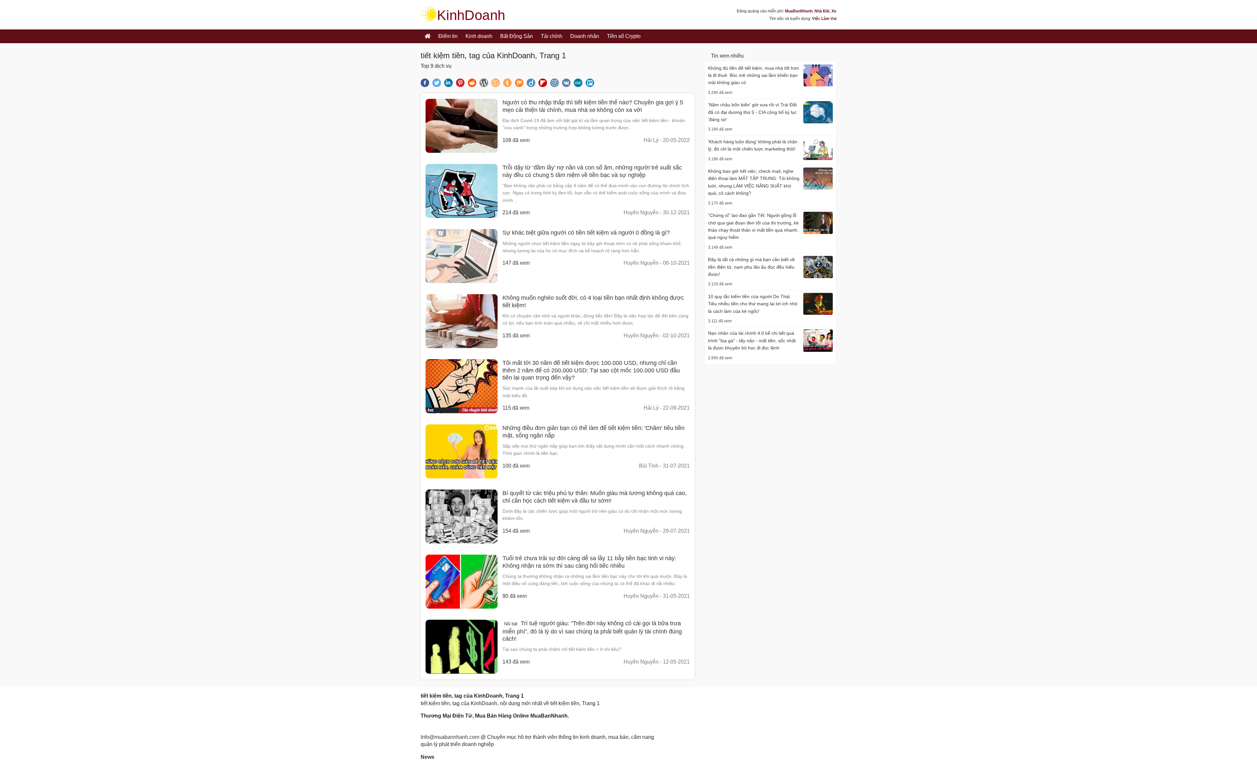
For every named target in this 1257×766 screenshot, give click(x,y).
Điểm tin (448, 36)
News (427, 757)
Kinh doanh (478, 36)
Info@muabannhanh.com (450, 737)
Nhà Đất (821, 11)
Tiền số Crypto (624, 36)
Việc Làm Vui (824, 18)
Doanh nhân (584, 36)
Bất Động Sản (516, 36)
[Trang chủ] (427, 36)
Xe (833, 11)
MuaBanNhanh (798, 11)
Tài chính (551, 36)
